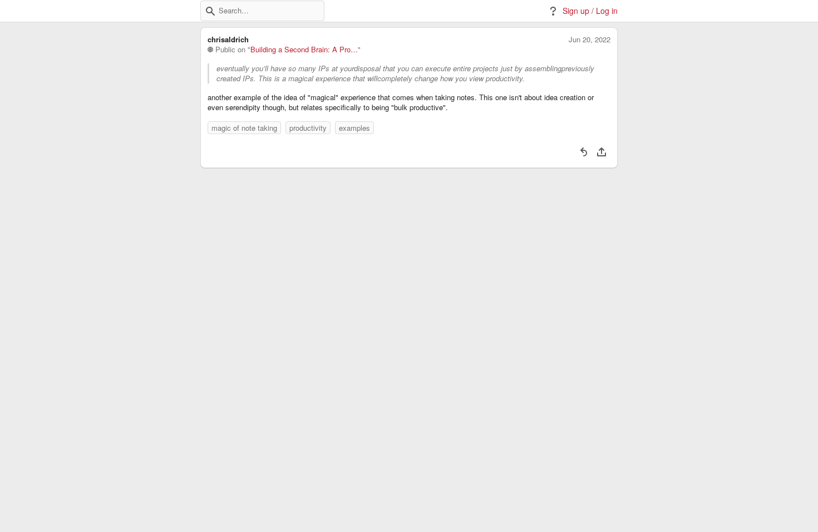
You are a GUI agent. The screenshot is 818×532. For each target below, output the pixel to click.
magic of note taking (244, 127)
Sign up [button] (576, 11)
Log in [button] (607, 11)
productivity (308, 127)
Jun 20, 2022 (589, 40)
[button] (210, 11)
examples (354, 127)
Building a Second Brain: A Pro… (304, 50)
